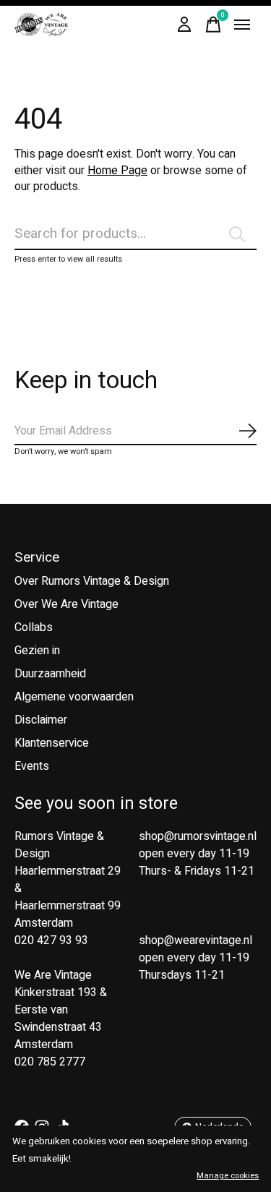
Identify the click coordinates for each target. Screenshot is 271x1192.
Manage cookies (228, 1176)
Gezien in (37, 650)
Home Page (117, 170)
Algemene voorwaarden (74, 697)
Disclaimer (40, 720)
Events (31, 766)
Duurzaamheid (50, 673)
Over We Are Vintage (66, 604)
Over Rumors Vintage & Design (91, 581)
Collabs (33, 627)
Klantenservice (51, 743)
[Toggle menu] (242, 24)
